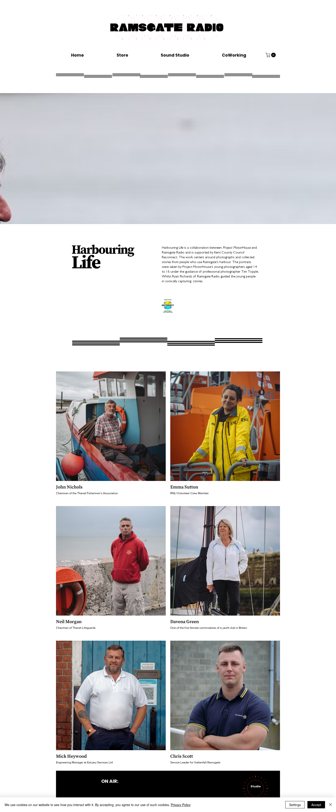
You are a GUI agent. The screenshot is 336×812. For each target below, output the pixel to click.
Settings (295, 804)
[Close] (330, 804)
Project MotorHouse (237, 248)
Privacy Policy (181, 804)
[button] (271, 55)
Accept (316, 804)
